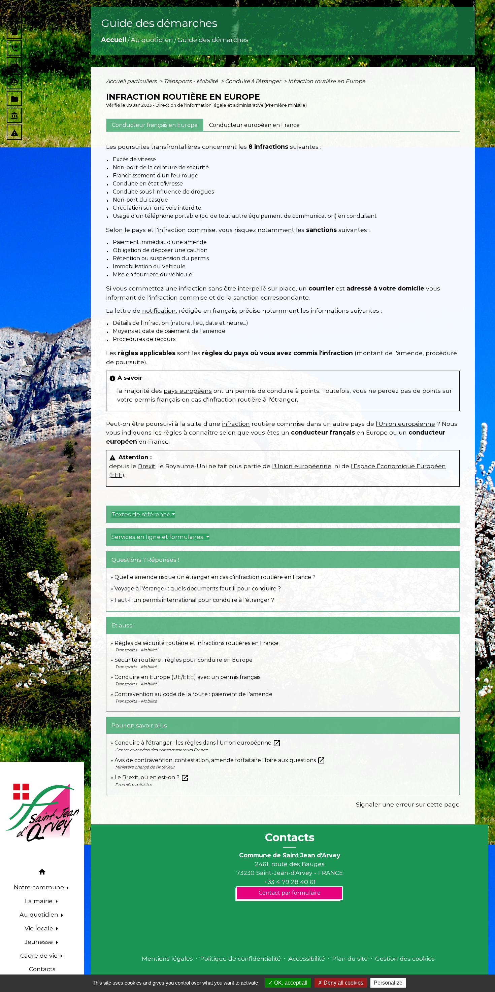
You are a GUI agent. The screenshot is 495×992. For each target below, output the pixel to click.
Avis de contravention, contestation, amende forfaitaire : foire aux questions (219, 760)
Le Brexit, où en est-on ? (151, 777)
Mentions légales (167, 958)
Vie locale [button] (40, 928)
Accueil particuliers (132, 81)
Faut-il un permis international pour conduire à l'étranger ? (194, 600)
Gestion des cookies (405, 958)
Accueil (113, 40)
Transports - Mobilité (191, 81)
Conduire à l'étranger (253, 81)
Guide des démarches (213, 40)
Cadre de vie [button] (39, 955)
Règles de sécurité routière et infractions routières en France (196, 643)
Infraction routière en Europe (326, 81)
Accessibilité (306, 958)
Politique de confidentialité (240, 958)
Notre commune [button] (40, 887)
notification (159, 310)
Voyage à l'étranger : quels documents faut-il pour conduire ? (197, 588)
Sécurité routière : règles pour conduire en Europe (183, 660)
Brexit (146, 466)
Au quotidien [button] (40, 914)
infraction (236, 423)
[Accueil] (42, 812)
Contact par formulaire (290, 893)
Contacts (290, 837)
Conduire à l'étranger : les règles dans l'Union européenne (197, 743)
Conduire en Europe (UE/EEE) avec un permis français (187, 677)
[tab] (154, 124)
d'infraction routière (232, 399)
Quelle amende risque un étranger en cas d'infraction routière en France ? (215, 577)
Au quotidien (152, 40)
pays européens (188, 390)
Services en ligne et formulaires (158, 537)
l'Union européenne (405, 423)
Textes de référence (140, 514)
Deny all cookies (342, 983)
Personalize (388, 983)
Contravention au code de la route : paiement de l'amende (193, 694)
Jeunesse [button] (40, 941)
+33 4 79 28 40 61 (290, 881)
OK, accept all (290, 983)
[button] (42, 873)
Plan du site (350, 958)
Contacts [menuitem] (42, 968)
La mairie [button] (39, 900)
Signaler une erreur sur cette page (408, 804)
